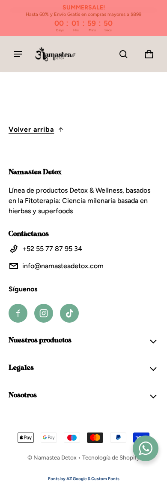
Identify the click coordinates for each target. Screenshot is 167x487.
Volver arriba (31, 129)
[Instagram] (43, 313)
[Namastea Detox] (55, 54)
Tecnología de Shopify (111, 457)
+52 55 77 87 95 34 (52, 249)
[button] (123, 54)
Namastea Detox (55, 457)
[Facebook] (18, 313)
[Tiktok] (69, 313)
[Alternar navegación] (18, 54)
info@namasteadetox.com (63, 266)
